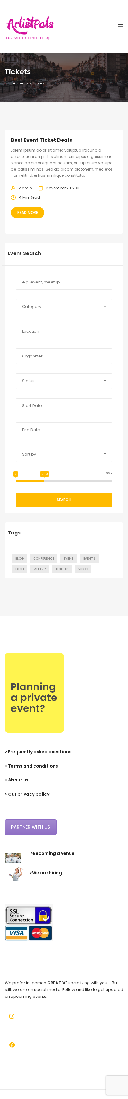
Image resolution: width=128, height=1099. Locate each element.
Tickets (62, 569)
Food (19, 569)
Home (18, 83)
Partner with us (30, 827)
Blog (19, 558)
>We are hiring (46, 873)
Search (64, 499)
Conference (43, 558)
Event (69, 558)
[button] (64, 306)
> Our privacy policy (27, 794)
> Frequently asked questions (38, 752)
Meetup (40, 569)
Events (89, 558)
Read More (27, 212)
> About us (17, 780)
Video (83, 569)
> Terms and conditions (31, 766)
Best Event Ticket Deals (41, 140)
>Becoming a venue (52, 853)
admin (25, 188)
